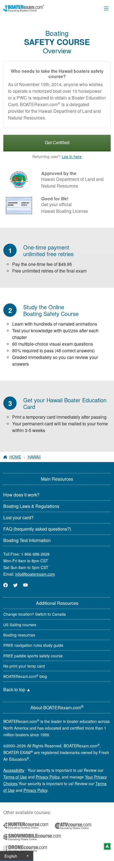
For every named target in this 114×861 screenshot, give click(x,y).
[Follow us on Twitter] (15, 585)
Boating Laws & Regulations (31, 506)
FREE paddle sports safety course (33, 655)
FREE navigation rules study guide (33, 645)
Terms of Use (15, 777)
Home (15, 457)
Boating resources (19, 635)
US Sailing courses (19, 624)
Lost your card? (18, 517)
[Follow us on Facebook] (5, 585)
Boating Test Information (27, 540)
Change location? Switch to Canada (34, 614)
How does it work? (21, 494)
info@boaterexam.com (35, 574)
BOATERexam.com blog (25, 676)
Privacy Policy (47, 777)
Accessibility (13, 770)
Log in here (72, 156)
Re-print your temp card (24, 666)
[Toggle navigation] (106, 8)
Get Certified (57, 142)
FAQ (37, 529)
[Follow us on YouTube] (25, 585)
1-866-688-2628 (35, 554)
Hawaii (34, 457)
